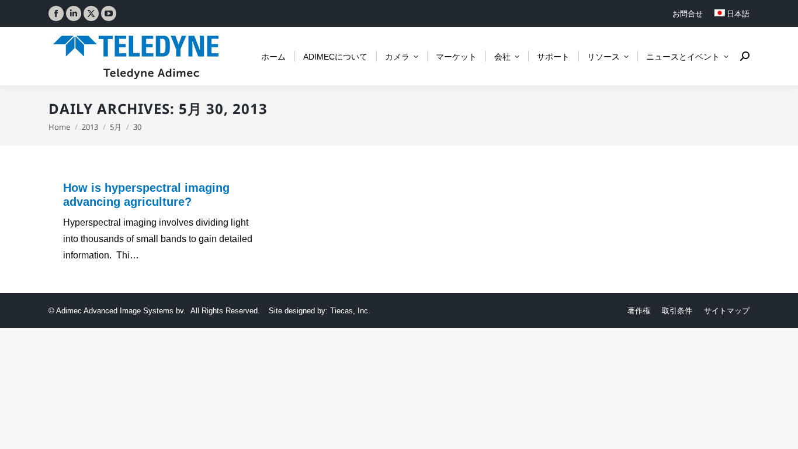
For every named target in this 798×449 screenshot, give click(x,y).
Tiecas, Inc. (350, 310)
